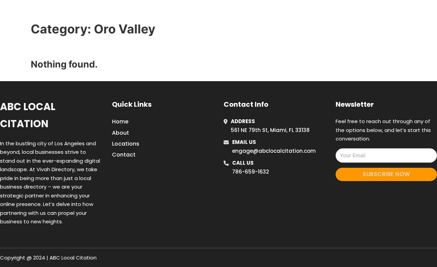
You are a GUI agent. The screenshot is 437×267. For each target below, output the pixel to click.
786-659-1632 (250, 171)
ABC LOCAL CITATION (87, 13)
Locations (339, 13)
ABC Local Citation (27, 115)
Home (308, 13)
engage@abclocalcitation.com (274, 150)
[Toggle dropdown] (385, 13)
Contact (124, 155)
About (120, 133)
